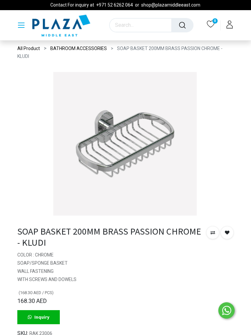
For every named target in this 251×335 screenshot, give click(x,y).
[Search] (182, 25)
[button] (212, 232)
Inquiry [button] (41, 317)
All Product (28, 48)
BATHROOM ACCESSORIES (78, 48)
